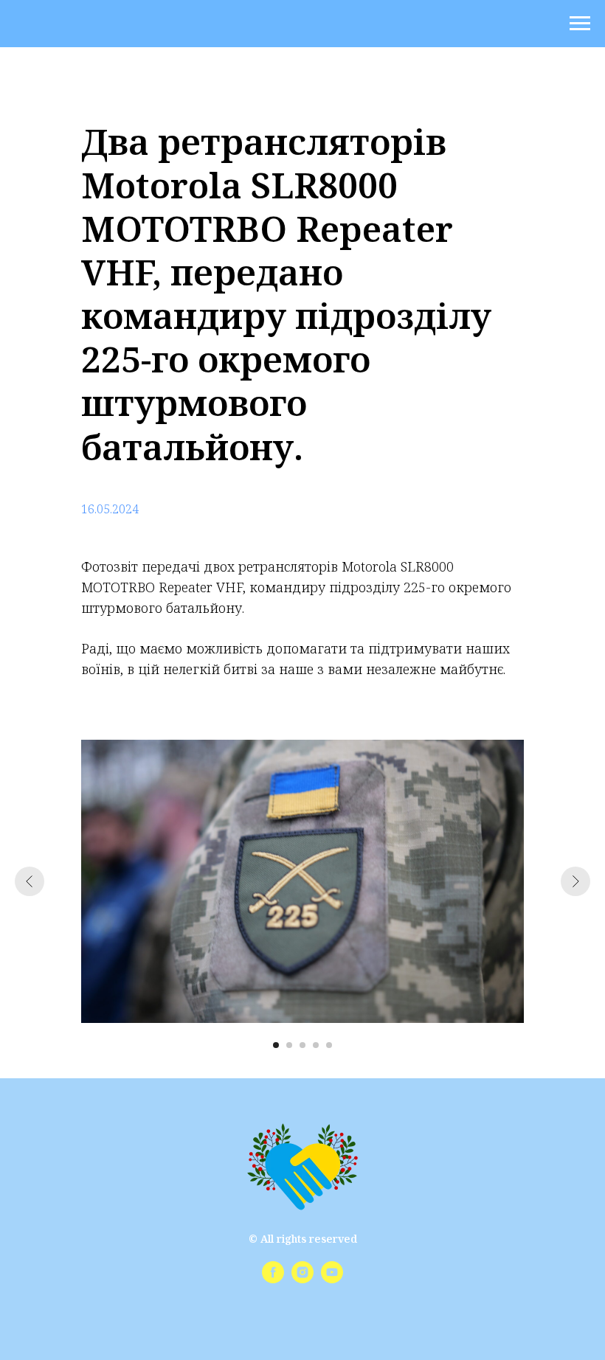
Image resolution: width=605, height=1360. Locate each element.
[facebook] (273, 1279)
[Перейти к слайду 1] (276, 1045)
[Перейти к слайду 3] (302, 1045)
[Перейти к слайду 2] (289, 1045)
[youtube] (332, 1279)
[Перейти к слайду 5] (329, 1045)
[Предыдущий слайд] (29, 881)
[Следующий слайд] (575, 881)
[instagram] (302, 1279)
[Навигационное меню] (580, 23)
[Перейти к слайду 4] (316, 1045)
